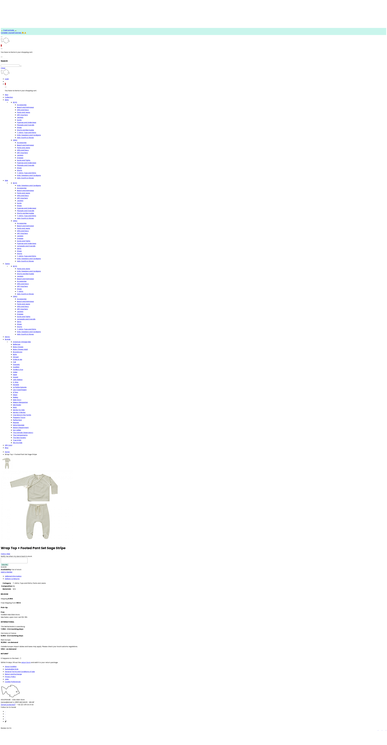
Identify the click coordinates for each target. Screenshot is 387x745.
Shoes (19, 127)
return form (26, 662)
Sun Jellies (17, 430)
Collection (9, 97)
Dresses (20, 158)
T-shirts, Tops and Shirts (26, 132)
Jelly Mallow (17, 380)
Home (7, 452)
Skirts (19, 248)
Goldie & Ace (18, 369)
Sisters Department (21, 427)
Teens (7, 264)
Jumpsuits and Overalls (26, 246)
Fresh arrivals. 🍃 (10, 30)
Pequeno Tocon (19, 417)
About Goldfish (11, 666)
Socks (19, 120)
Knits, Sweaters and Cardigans (29, 135)
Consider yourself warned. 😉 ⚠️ (13, 33)
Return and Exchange (13, 674)
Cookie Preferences (13, 682)
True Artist (17, 440)
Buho (15, 354)
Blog (6, 448)
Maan (15, 395)
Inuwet (15, 377)
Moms (7, 337)
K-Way (15, 382)
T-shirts (20, 291)
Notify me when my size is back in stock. (16, 556)
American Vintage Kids (22, 342)
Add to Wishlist (6, 572)
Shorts (19, 170)
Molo (15, 407)
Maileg (15, 397)
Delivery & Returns (12, 579)
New (6, 95)
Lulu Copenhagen (20, 390)
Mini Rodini (17, 405)
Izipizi (15, 374)
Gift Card (8, 445)
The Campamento (20, 435)
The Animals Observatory (23, 432)
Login (7, 79)
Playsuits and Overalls (25, 125)
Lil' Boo (15, 392)
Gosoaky (16, 364)
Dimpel (16, 357)
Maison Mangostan (20, 402)
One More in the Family (22, 415)
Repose (16, 422)
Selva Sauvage (18, 425)
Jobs (7, 679)
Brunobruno (17, 352)
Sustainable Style (11, 669)
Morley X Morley (19, 412)
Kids (6, 180)
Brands (7, 339)
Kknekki (16, 385)
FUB (14, 362)
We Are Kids (17, 443)
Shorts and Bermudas (25, 130)
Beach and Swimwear (25, 107)
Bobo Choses (18, 347)
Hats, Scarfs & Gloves (25, 137)
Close (3, 68)
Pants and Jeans (23, 112)
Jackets (20, 117)
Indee (15, 372)
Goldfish (16, 367)
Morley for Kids (19, 410)
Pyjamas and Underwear (26, 122)
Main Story (17, 400)
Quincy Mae (5, 554)
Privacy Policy (10, 677)
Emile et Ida (17, 359)
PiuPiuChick (17, 420)
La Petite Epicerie (20, 387)
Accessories (22, 105)
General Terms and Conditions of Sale (20, 671)
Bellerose (16, 344)
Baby (7, 100)
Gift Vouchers (22, 115)
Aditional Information (13, 576)
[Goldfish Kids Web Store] (5, 43)
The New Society (19, 437)
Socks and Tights (23, 160)
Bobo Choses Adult (20, 349)
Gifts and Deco (23, 110)
